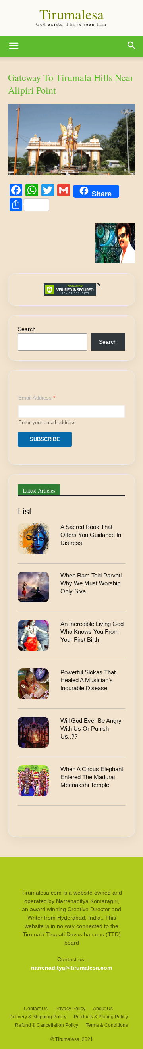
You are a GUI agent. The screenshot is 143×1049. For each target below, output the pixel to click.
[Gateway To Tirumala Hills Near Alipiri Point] (71, 173)
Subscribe (45, 439)
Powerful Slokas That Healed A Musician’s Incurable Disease (88, 680)
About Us (103, 1008)
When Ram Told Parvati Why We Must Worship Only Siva (91, 583)
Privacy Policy (70, 1008)
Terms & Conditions (107, 1025)
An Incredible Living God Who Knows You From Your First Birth (92, 631)
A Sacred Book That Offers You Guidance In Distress (90, 535)
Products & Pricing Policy (101, 1017)
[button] (13, 46)
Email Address (36, 398)
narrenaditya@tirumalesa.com (71, 967)
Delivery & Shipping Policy (37, 1017)
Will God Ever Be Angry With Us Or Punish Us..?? (91, 728)
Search (27, 329)
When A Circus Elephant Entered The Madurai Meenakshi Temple (91, 777)
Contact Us (36, 1008)
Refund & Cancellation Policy (46, 1025)
